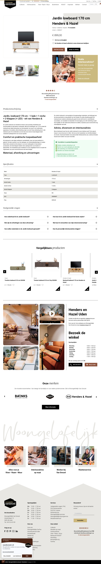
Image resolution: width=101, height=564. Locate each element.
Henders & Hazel (84, 325)
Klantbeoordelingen (33, 541)
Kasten (65, 27)
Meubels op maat (55, 529)
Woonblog (53, 537)
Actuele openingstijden (25, 1)
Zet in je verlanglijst (61, 40)
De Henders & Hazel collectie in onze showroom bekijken (72, 43)
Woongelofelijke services (57, 514)
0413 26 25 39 (77, 364)
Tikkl (34, 562)
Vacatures (30, 537)
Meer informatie (50, 407)
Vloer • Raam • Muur (56, 533)
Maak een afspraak (83, 78)
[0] (99, 4)
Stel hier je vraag (58, 49)
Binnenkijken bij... (55, 539)
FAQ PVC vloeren (55, 510)
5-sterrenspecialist (50, 99)
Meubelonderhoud (55, 518)
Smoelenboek (31, 533)
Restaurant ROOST (55, 535)
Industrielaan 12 (9, 518)
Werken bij (30, 535)
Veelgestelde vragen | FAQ (57, 506)
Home (54, 27)
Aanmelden (80, 520)
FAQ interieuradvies (56, 508)
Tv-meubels (71, 27)
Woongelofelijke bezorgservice (59, 516)
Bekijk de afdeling (74, 49)
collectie (88, 318)
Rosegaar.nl (30, 562)
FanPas (94, 1)
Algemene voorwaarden (34, 545)
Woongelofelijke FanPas (34, 529)
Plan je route (92, 364)
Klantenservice (54, 512)
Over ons (88, 1)
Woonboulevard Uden (33, 531)
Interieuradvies (54, 531)
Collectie (59, 27)
